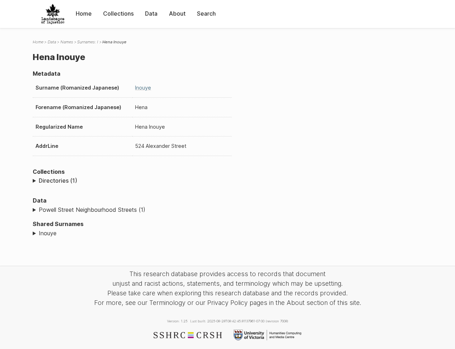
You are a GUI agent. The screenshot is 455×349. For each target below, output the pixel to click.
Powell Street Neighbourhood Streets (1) (92, 209)
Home (84, 13)
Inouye (143, 88)
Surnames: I (87, 41)
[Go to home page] (53, 14)
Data (151, 13)
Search (206, 13)
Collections (118, 13)
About (177, 13)
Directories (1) (58, 180)
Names (66, 41)
